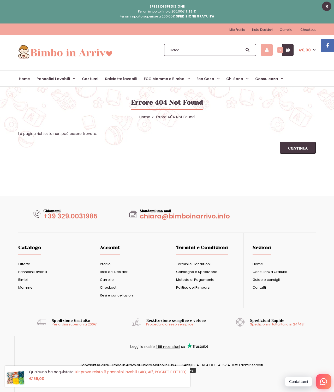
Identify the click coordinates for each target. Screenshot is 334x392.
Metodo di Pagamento (195, 279)
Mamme (25, 287)
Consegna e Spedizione (196, 271)
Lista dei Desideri (114, 271)
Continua (298, 148)
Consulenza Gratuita (270, 271)
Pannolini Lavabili (32, 271)
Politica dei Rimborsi (193, 287)
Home (258, 264)
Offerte (24, 264)
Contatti (259, 287)
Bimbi (23, 279)
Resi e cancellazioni (117, 295)
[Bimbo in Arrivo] (65, 58)
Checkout (308, 29)
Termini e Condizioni (193, 264)
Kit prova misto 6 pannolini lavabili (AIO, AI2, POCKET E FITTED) (131, 372)
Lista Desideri (262, 29)
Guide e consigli (266, 279)
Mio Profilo (237, 29)
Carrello (286, 29)
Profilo (105, 264)
